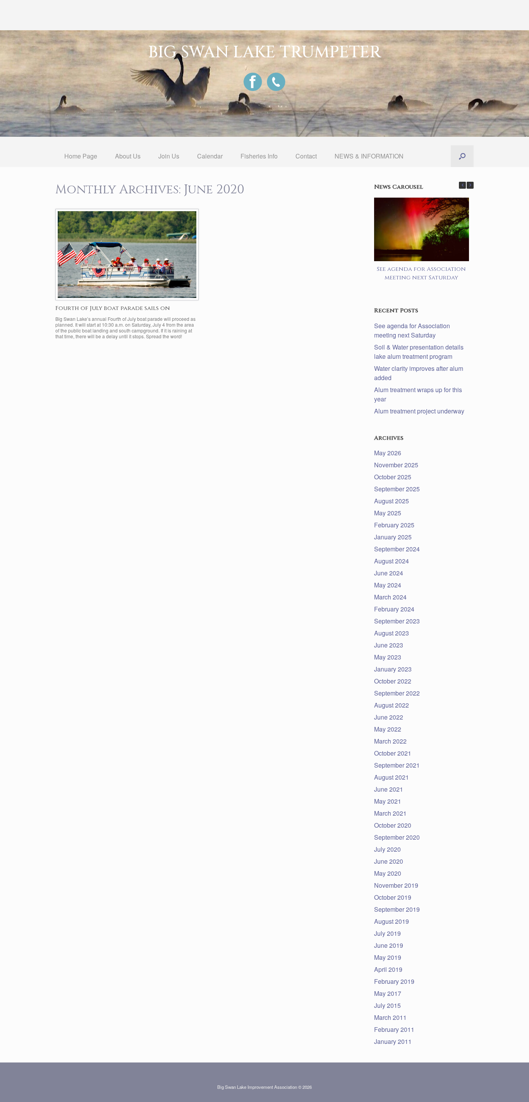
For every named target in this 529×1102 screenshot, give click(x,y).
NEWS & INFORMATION (369, 156)
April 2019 (388, 969)
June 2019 (388, 945)
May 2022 (387, 729)
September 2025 (397, 488)
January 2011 (393, 1041)
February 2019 (394, 981)
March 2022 (390, 741)
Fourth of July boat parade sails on (112, 308)
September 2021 (397, 765)
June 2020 (388, 861)
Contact (306, 156)
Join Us (168, 156)
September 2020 (397, 837)
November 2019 (396, 885)
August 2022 (391, 705)
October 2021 (392, 753)
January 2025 (393, 536)
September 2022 (397, 693)
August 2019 (391, 921)
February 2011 (394, 1029)
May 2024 (387, 584)
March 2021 (390, 813)
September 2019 (397, 909)
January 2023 (393, 669)
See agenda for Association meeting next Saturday (421, 273)
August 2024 (391, 560)
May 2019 (387, 957)
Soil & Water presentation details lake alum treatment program (419, 352)
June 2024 (388, 572)
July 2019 (387, 933)
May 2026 (387, 452)
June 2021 (388, 789)
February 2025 (394, 524)
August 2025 (391, 500)
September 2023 (397, 620)
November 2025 (396, 464)
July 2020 (387, 849)
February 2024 (394, 608)
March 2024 (390, 596)
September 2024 (397, 548)
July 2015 (387, 1005)
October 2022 (392, 681)
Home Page (80, 156)
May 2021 (387, 801)
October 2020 (392, 825)
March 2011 (390, 1017)
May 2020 (387, 873)
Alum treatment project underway (419, 410)
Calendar (210, 156)
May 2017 (387, 993)
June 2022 (388, 717)
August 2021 (391, 777)
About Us (128, 156)
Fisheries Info (259, 156)
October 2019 (392, 897)
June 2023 (388, 645)
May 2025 (387, 512)
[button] (462, 156)
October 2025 (392, 476)
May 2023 (387, 657)
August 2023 (391, 632)
